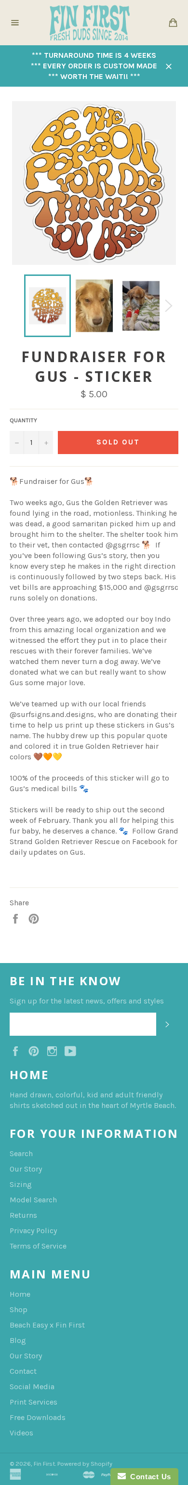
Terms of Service (38, 1246)
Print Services (33, 1402)
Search (21, 1153)
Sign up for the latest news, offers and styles (87, 1000)
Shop (18, 1309)
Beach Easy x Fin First (47, 1324)
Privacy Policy (33, 1230)
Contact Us (148, 1476)
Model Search (33, 1199)
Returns (23, 1215)
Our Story (26, 1168)
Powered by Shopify (84, 1463)
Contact (23, 1371)
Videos (21, 1432)
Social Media (32, 1386)
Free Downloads (38, 1417)
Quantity (23, 420)
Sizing (21, 1184)
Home (20, 1294)
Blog (18, 1340)
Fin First (44, 1463)
